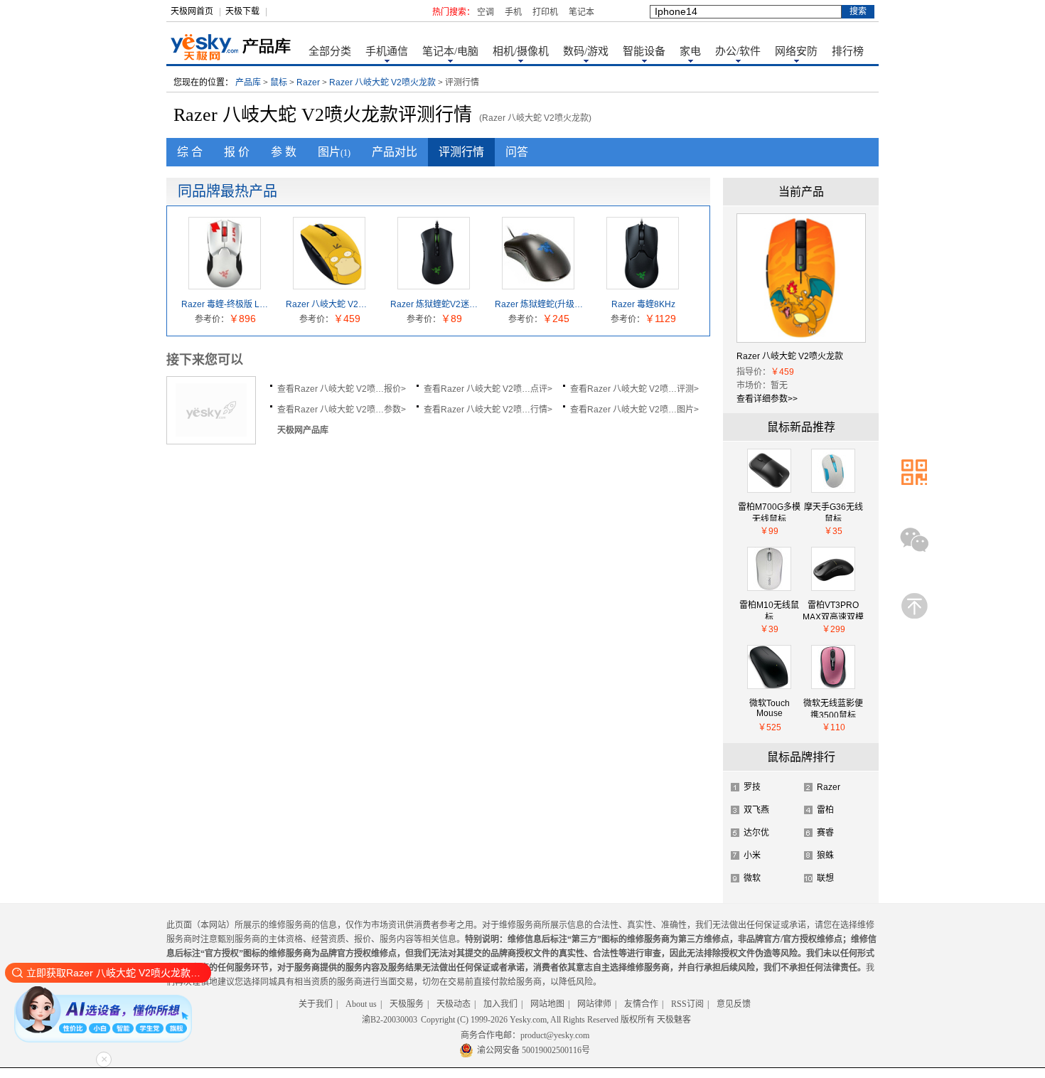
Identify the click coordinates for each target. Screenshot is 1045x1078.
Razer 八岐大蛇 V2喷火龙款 (382, 82)
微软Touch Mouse (769, 707)
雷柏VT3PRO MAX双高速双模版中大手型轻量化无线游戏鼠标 (833, 609)
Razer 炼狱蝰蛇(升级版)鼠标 (539, 304)
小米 (752, 855)
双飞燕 (756, 810)
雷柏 (825, 810)
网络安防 (796, 51)
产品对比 (394, 152)
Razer (308, 82)
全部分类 (330, 51)
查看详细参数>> (767, 399)
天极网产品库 (302, 430)
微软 (752, 878)
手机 (513, 12)
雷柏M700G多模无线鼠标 (769, 511)
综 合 (190, 152)
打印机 (545, 12)
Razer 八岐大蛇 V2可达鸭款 (330, 304)
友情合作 (641, 1004)
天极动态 (453, 1004)
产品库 (248, 82)
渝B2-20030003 (389, 1020)
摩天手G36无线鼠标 (833, 511)
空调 (485, 12)
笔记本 (581, 12)
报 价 (237, 152)
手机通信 (386, 51)
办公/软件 (738, 51)
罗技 (752, 787)
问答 (516, 152)
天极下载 (242, 11)
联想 (825, 878)
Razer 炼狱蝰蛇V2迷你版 (434, 304)
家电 (690, 51)
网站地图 (547, 1004)
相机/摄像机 (521, 51)
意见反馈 (734, 1004)
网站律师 (594, 1004)
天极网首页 (192, 11)
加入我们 (500, 1004)
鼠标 (278, 82)
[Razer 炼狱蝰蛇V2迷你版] (433, 284)
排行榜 (848, 51)
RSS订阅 (687, 1004)
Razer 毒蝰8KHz (643, 304)
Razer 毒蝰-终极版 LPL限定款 (225, 304)
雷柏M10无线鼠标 (769, 609)
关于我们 (316, 1004)
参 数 (283, 152)
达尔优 (756, 833)
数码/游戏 (586, 51)
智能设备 (644, 51)
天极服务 (407, 1004)
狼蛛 (825, 855)
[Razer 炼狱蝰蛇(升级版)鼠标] (538, 284)
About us (361, 1004)
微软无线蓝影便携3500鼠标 (833, 707)
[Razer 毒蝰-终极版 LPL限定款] (224, 284)
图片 (334, 152)
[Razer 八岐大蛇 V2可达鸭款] (329, 284)
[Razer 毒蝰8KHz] (642, 284)
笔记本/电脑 (450, 51)
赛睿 (825, 833)
